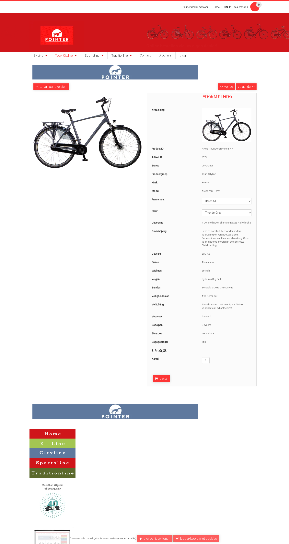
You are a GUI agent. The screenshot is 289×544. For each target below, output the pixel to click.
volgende (246, 87)
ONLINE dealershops (236, 7)
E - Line (38, 55)
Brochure (165, 55)
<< (222, 87)
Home (216, 7)
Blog (182, 55)
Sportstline (92, 55)
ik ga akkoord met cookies (198, 538)
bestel (164, 378)
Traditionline (119, 55)
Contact (145, 55)
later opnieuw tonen (156, 538)
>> (253, 87)
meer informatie (126, 538)
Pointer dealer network (195, 7)
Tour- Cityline (64, 55)
